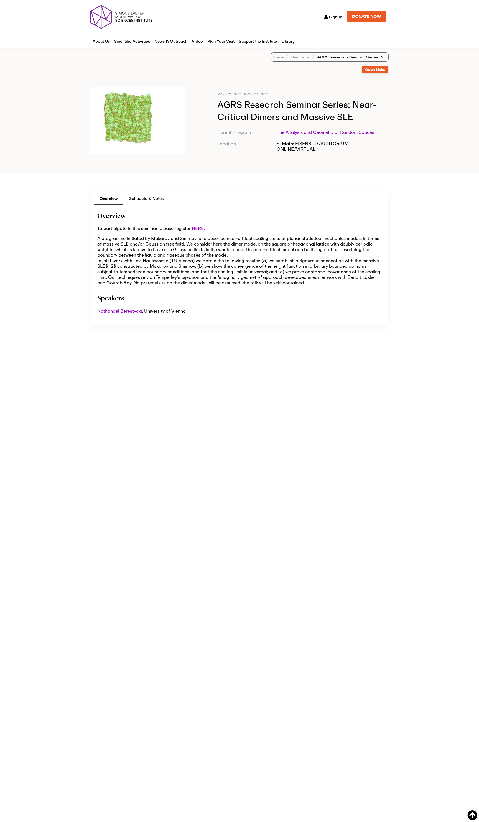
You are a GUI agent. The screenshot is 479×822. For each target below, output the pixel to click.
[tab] (375, 70)
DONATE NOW (366, 16)
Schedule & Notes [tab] (146, 198)
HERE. (198, 228)
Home (278, 57)
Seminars (299, 57)
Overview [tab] (109, 198)
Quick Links (375, 69)
